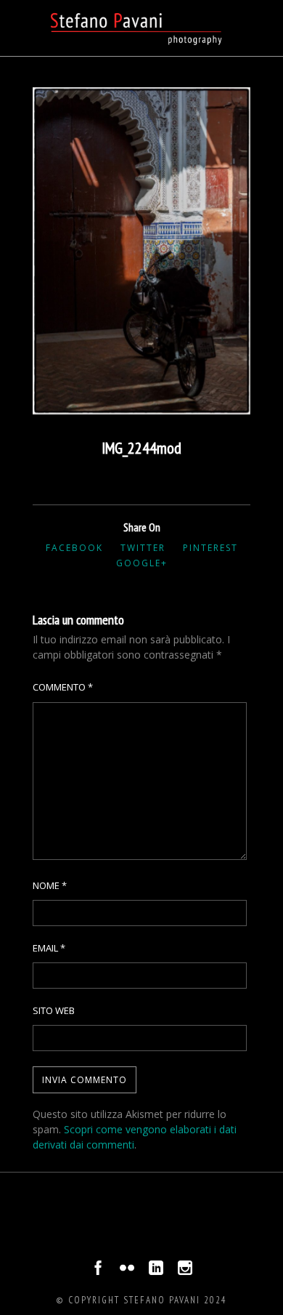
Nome (50, 885)
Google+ (142, 563)
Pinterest (210, 548)
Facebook (74, 548)
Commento (63, 686)
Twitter (142, 548)
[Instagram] (185, 1271)
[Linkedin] (156, 1271)
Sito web (54, 1010)
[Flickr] (127, 1271)
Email (49, 947)
